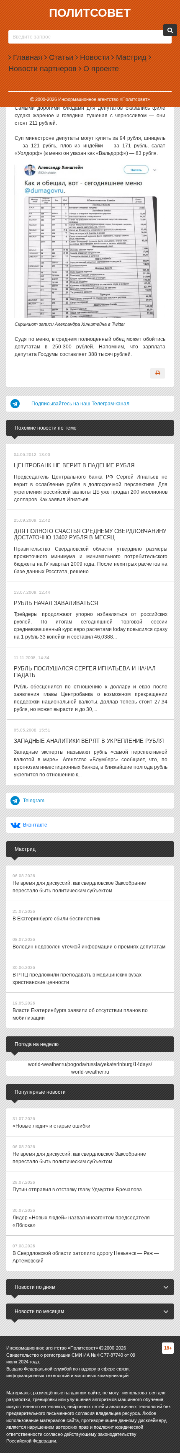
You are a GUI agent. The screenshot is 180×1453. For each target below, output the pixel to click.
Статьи (60, 57)
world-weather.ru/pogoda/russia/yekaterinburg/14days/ (90, 1064)
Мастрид (130, 57)
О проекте (100, 68)
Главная (26, 57)
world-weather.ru (90, 1072)
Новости (93, 57)
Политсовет (90, 12)
